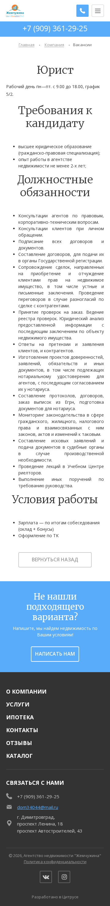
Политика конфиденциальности (55, 861)
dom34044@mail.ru (37, 807)
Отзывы (19, 743)
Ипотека (20, 717)
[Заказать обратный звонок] (82, 11)
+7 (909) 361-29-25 (55, 28)
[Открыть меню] (98, 11)
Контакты (22, 730)
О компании (26, 691)
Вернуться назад (55, 559)
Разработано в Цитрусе (55, 897)
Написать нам (55, 653)
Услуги (17, 704)
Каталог (19, 755)
